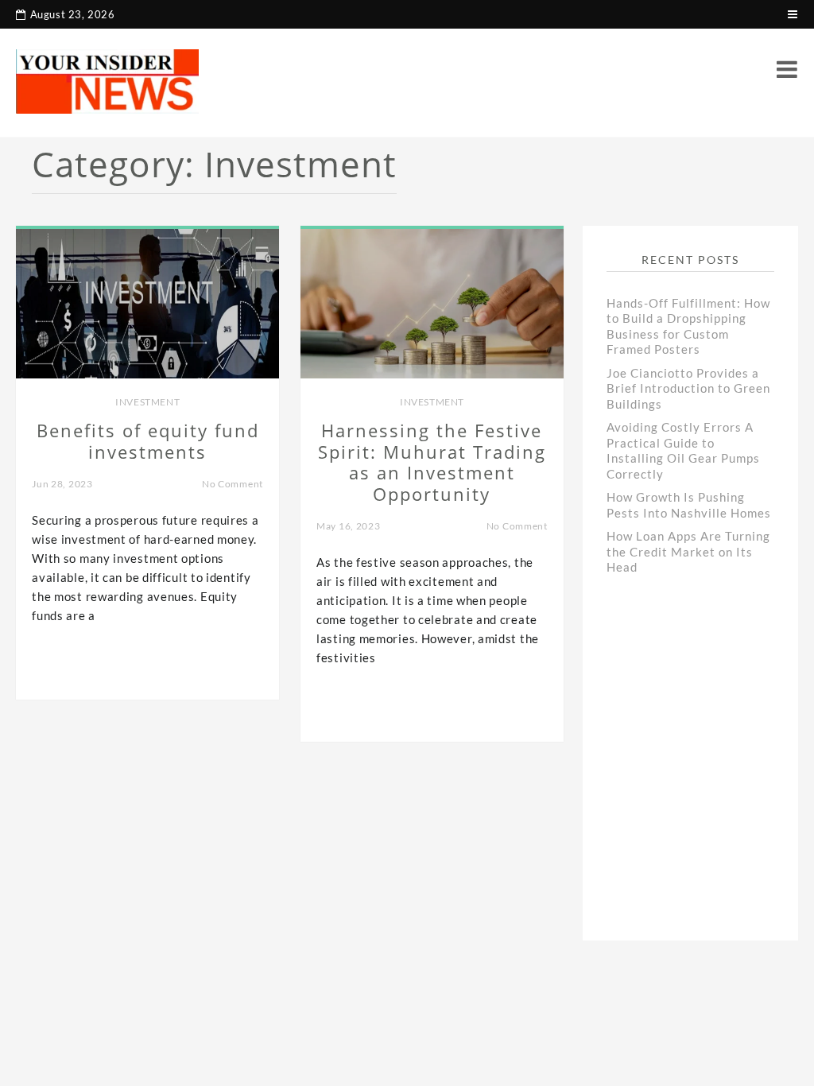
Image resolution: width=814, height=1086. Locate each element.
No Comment (232, 484)
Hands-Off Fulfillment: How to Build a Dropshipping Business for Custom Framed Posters (688, 326)
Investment (147, 402)
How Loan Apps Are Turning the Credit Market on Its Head (688, 551)
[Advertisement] (710, 758)
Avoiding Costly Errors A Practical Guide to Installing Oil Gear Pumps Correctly (683, 450)
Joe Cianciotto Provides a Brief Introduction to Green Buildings (688, 388)
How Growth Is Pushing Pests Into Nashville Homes (689, 505)
